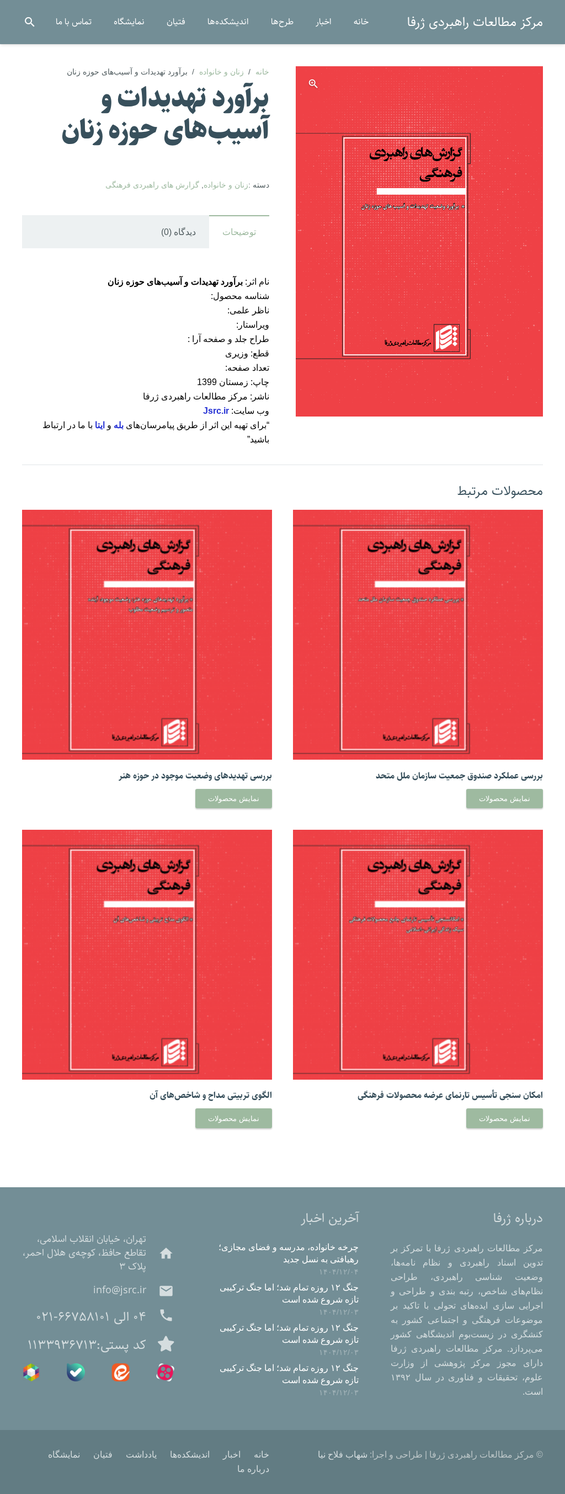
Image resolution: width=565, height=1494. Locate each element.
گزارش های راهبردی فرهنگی (152, 184)
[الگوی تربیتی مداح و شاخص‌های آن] (147, 836)
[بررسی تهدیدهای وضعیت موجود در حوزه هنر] (147, 516)
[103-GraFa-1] (120, 1372)
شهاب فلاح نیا (342, 1454)
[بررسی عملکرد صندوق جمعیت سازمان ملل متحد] (418, 516)
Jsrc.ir (216, 410)
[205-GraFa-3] (165, 1372)
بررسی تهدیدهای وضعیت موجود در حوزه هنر (195, 776)
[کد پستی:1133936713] (160, 1345)
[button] (30, 22)
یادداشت (141, 1454)
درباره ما (253, 1469)
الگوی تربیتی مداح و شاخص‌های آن (211, 1095)
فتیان (103, 1454)
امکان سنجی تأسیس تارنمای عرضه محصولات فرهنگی (450, 1095)
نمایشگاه (64, 1454)
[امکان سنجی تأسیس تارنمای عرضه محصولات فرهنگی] (418, 836)
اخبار (232, 1454)
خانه (262, 71)
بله (119, 425)
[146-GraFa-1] (31, 1372)
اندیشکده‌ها (190, 1454)
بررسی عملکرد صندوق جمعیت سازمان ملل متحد (459, 776)
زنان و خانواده (221, 71)
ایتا (100, 425)
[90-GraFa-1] (76, 1372)
